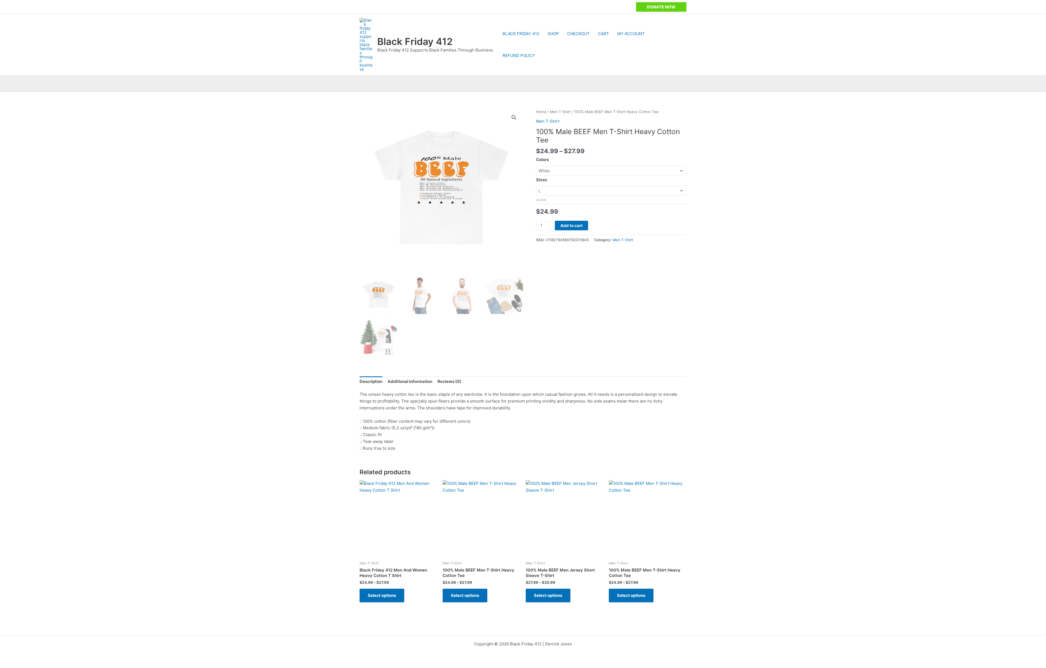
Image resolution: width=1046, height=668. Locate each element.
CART (603, 33)
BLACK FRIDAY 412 (521, 33)
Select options (382, 595)
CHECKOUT (578, 33)
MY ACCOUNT (631, 33)
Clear (541, 200)
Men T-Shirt (560, 112)
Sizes (541, 179)
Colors (542, 159)
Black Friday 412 (415, 41)
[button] (661, 7)
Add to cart (571, 225)
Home (541, 112)
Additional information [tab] (410, 381)
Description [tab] (371, 381)
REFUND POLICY (519, 55)
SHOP (553, 33)
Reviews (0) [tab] (449, 381)
